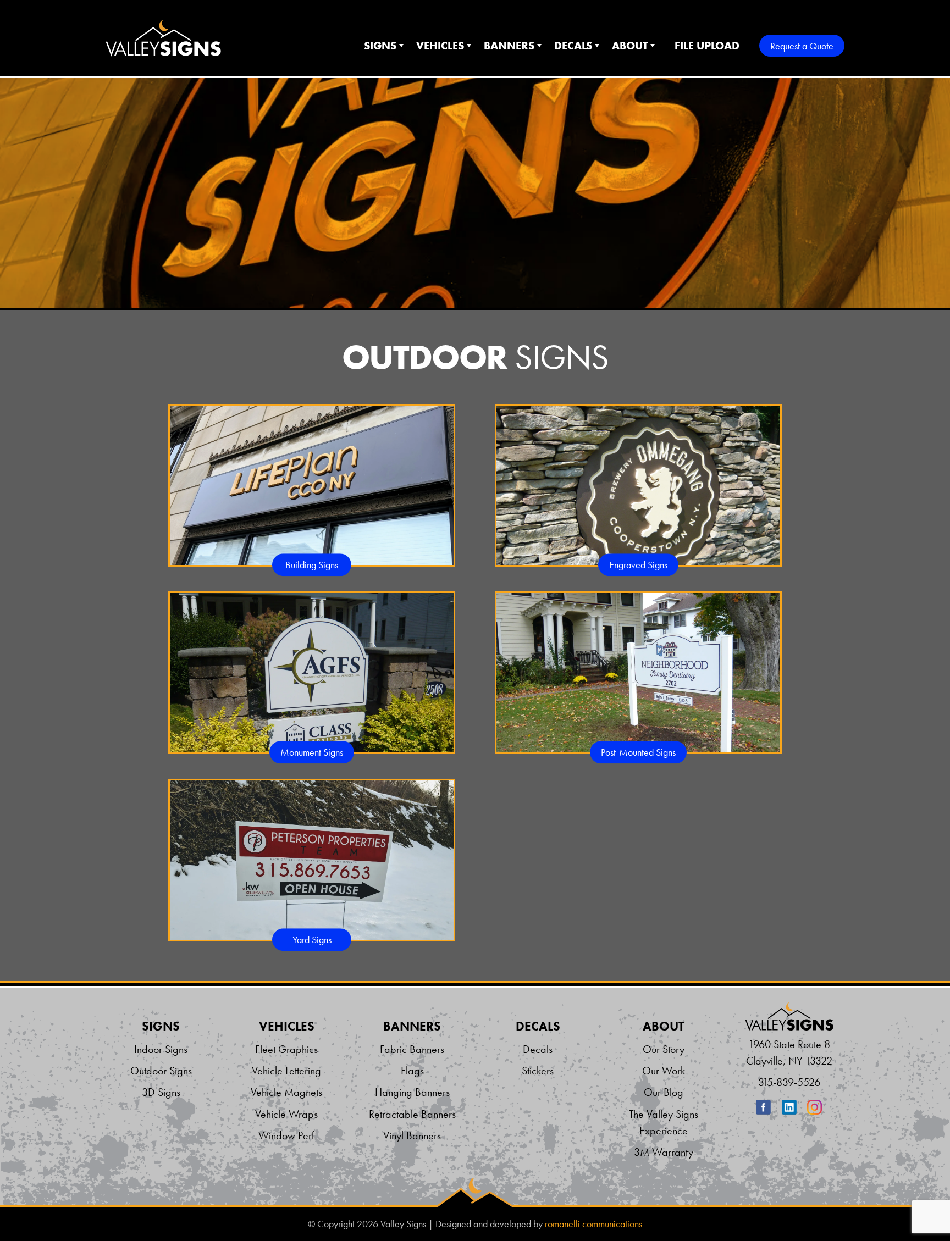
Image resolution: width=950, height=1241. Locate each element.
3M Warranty (663, 1152)
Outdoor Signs (161, 1070)
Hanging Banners (412, 1092)
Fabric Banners (412, 1049)
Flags (412, 1070)
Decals (573, 45)
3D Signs (161, 1092)
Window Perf (286, 1135)
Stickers (538, 1070)
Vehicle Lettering (286, 1070)
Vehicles (440, 45)
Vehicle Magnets (286, 1092)
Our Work (663, 1070)
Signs (380, 45)
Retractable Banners (412, 1114)
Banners (509, 45)
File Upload (707, 45)
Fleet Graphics (286, 1049)
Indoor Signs (160, 1049)
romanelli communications (593, 1224)
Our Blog (663, 1092)
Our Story (663, 1049)
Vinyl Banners (412, 1135)
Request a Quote (801, 46)
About (630, 45)
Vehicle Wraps (286, 1114)
